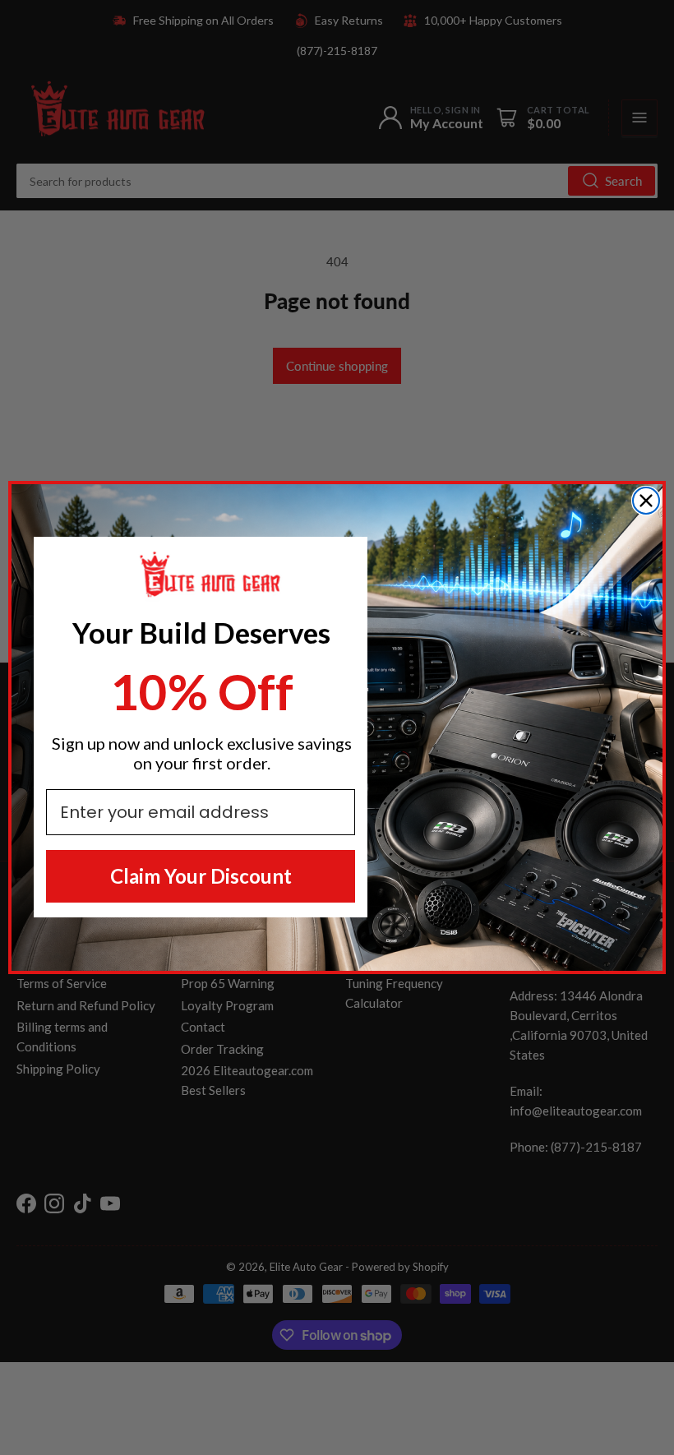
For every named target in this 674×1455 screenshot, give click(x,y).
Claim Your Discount (201, 876)
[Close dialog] (646, 500)
